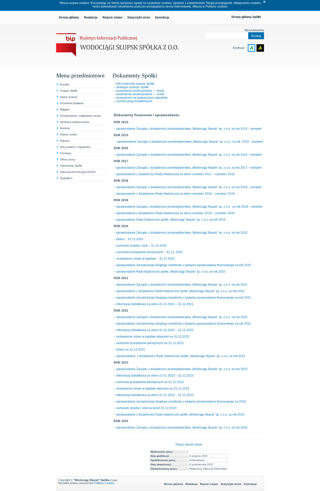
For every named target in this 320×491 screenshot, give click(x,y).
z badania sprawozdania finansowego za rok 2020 (216, 265)
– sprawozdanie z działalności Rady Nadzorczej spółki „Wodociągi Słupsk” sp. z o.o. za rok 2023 (179, 414)
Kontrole (65, 128)
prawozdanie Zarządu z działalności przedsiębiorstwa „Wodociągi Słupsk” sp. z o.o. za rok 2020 (183, 232)
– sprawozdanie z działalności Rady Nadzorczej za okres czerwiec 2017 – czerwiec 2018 (174, 174)
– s (116, 232)
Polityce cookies (217, 6)
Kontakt (64, 84)
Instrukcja (250, 484)
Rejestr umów (68, 134)
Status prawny (69, 96)
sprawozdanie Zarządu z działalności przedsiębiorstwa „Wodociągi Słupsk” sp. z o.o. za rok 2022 (182, 317)
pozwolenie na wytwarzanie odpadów (142, 97)
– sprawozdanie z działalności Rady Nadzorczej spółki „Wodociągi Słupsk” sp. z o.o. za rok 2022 (179, 356)
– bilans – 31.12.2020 (128, 239)
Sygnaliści (66, 178)
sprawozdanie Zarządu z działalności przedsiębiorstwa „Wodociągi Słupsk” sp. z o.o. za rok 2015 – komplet (190, 141)
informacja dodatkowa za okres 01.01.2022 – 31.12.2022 (155, 330)
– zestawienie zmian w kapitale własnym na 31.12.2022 (151, 336)
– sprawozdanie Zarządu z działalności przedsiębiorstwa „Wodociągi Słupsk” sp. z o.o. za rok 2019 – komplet (188, 206)
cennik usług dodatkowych (134, 101)
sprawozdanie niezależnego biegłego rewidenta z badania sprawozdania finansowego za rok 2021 (183, 297)
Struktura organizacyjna (74, 121)
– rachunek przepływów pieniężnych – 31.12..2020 (148, 252)
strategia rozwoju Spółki (132, 87)
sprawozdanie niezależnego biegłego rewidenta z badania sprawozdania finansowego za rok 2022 (183, 323)
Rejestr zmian (209, 484)
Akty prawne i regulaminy (75, 146)
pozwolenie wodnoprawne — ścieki (140, 94)
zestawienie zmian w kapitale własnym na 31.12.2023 (152, 388)
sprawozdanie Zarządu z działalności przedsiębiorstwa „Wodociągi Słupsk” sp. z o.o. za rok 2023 (182, 369)
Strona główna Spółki (246, 17)
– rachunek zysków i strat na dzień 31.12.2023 (145, 408)
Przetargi (65, 153)
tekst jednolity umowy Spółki (135, 83)
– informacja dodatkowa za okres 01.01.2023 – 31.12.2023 (154, 375)
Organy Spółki (68, 90)
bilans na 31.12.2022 (130, 349)
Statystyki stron (230, 484)
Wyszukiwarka (254, 30)
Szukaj (256, 36)
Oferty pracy (68, 159)
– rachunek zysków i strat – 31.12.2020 (140, 245)
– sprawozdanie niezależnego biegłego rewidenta (148, 265)
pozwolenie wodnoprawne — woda (140, 90)
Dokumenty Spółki (71, 165)
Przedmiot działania (72, 103)
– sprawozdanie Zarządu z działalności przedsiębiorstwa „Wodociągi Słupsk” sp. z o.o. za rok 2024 (181, 427)
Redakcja (192, 484)
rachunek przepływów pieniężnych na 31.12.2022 (150, 343)
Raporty (65, 140)
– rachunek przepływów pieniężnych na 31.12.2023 (149, 382)
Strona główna (173, 484)
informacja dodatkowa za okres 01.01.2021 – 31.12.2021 (155, 304)
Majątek (65, 109)
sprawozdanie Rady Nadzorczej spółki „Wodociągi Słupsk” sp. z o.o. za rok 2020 (170, 271)
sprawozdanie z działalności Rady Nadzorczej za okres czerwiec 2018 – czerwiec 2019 (175, 193)
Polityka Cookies (104, 483)
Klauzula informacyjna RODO (78, 171)
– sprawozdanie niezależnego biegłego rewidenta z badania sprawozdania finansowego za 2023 (180, 401)
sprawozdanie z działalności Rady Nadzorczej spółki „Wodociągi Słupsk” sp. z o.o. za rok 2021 (180, 291)
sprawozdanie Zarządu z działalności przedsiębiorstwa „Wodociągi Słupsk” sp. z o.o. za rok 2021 (182, 284)
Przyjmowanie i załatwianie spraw (80, 115)
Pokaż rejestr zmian (189, 444)
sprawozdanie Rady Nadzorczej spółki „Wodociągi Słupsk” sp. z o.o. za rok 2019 (170, 219)
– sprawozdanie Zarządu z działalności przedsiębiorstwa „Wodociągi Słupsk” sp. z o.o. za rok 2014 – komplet (188, 128)
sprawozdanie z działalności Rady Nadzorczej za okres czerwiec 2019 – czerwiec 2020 (175, 213)
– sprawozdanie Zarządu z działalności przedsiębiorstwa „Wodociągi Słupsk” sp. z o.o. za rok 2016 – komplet (188, 154)
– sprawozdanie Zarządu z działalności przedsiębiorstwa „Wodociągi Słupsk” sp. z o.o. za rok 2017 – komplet (188, 167)
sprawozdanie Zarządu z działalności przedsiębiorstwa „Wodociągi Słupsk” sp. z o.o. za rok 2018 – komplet (189, 187)
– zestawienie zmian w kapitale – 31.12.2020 (144, 258)
